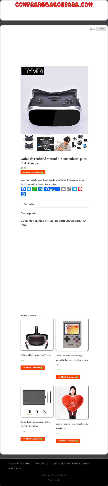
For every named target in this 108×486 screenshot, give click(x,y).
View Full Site (54, 480)
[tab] (29, 204)
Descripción (29, 204)
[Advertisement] (54, 46)
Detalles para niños (29, 184)
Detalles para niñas (75, 180)
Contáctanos (41, 463)
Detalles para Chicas (57, 180)
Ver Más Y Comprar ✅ (32, 173)
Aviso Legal (15, 469)
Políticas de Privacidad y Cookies (71, 463)
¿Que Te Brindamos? (19, 463)
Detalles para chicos (39, 180)
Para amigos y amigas (47, 184)
